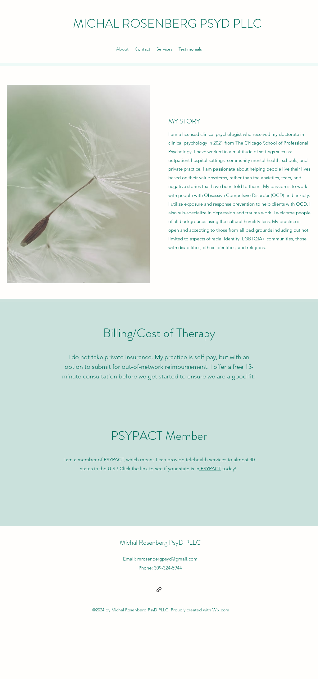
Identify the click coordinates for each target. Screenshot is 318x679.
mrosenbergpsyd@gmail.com (167, 559)
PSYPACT (210, 468)
